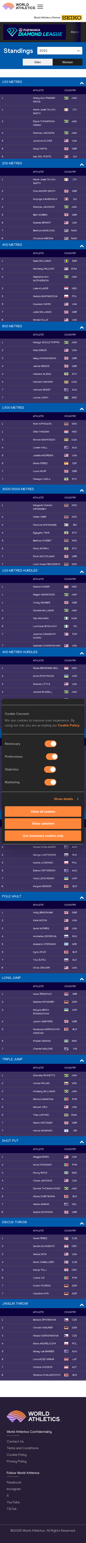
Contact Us (15, 1441)
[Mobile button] (40, 6)
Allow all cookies (43, 811)
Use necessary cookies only (43, 835)
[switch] (52, 756)
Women (67, 62)
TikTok (11, 1509)
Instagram (14, 1489)
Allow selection (43, 823)
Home (75, 32)
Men (38, 62)
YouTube (13, 1502)
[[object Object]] (34, 32)
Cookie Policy (69, 725)
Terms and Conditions (23, 1448)
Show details (63, 799)
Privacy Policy (17, 1461)
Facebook (14, 1482)
